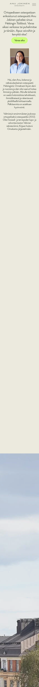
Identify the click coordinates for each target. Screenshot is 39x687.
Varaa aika (20, 40)
